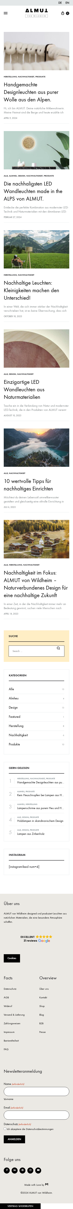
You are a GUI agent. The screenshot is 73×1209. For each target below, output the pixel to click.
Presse (42, 1032)
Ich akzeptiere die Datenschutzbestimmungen (30, 1129)
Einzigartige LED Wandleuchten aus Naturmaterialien (24, 389)
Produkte (40, 76)
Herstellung (10, 76)
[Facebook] (7, 1171)
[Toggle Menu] (5, 13)
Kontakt (43, 997)
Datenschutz (10, 989)
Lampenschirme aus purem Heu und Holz (41, 808)
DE (60, 3)
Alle (6, 176)
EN (67, 3)
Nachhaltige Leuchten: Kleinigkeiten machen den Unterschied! (31, 290)
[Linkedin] (15, 1171)
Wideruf (8, 1006)
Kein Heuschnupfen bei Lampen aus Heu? (41, 795)
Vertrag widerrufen (20, 1206)
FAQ (6, 1049)
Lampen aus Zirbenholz (30, 834)
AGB (6, 997)
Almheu (13, 176)
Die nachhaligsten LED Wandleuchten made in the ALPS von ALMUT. (33, 191)
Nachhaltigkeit (26, 76)
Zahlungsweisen (12, 1023)
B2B (41, 1023)
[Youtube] (38, 1171)
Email (13, 1107)
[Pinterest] (22, 1171)
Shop (42, 1006)
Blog (41, 1015)
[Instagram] (30, 1171)
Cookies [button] (11, 958)
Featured (14, 717)
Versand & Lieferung (14, 1015)
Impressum (9, 1032)
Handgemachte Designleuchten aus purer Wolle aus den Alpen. (31, 92)
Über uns (44, 989)
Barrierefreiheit (11, 1040)
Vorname (8, 1099)
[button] (36, 939)
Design (21, 176)
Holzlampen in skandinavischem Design (40, 821)
